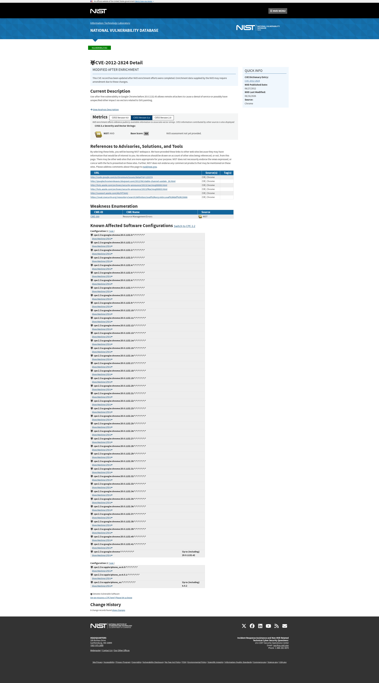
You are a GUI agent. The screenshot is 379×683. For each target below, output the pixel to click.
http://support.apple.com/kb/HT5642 (109, 193)
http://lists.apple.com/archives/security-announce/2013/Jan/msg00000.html (129, 185)
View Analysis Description (106, 109)
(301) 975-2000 (96, 645)
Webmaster (95, 650)
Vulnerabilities (99, 47)
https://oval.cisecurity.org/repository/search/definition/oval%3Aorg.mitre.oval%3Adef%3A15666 (139, 197)
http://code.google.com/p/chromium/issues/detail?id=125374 (122, 177)
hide (111, 231)
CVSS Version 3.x (141, 117)
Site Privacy (98, 662)
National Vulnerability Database (124, 30)
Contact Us (107, 650)
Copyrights (136, 662)
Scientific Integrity (216, 662)
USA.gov (283, 662)
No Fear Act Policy (173, 662)
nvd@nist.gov (150, 166)
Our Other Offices (122, 650)
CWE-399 (95, 216)
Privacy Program (123, 662)
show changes (118, 610)
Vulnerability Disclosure (153, 662)
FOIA (184, 662)
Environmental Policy (197, 662)
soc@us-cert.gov (281, 645)
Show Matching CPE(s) (101, 238)
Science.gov (273, 662)
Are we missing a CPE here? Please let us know (111, 597)
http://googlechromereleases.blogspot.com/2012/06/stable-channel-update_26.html (133, 181)
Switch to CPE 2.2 (184, 226)
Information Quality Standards (238, 662)
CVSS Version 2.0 (163, 117)
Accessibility (109, 662)
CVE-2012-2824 (252, 80)
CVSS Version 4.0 (120, 117)
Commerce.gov (259, 662)
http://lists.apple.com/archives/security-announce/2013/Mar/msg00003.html (129, 189)
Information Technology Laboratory (110, 23)
